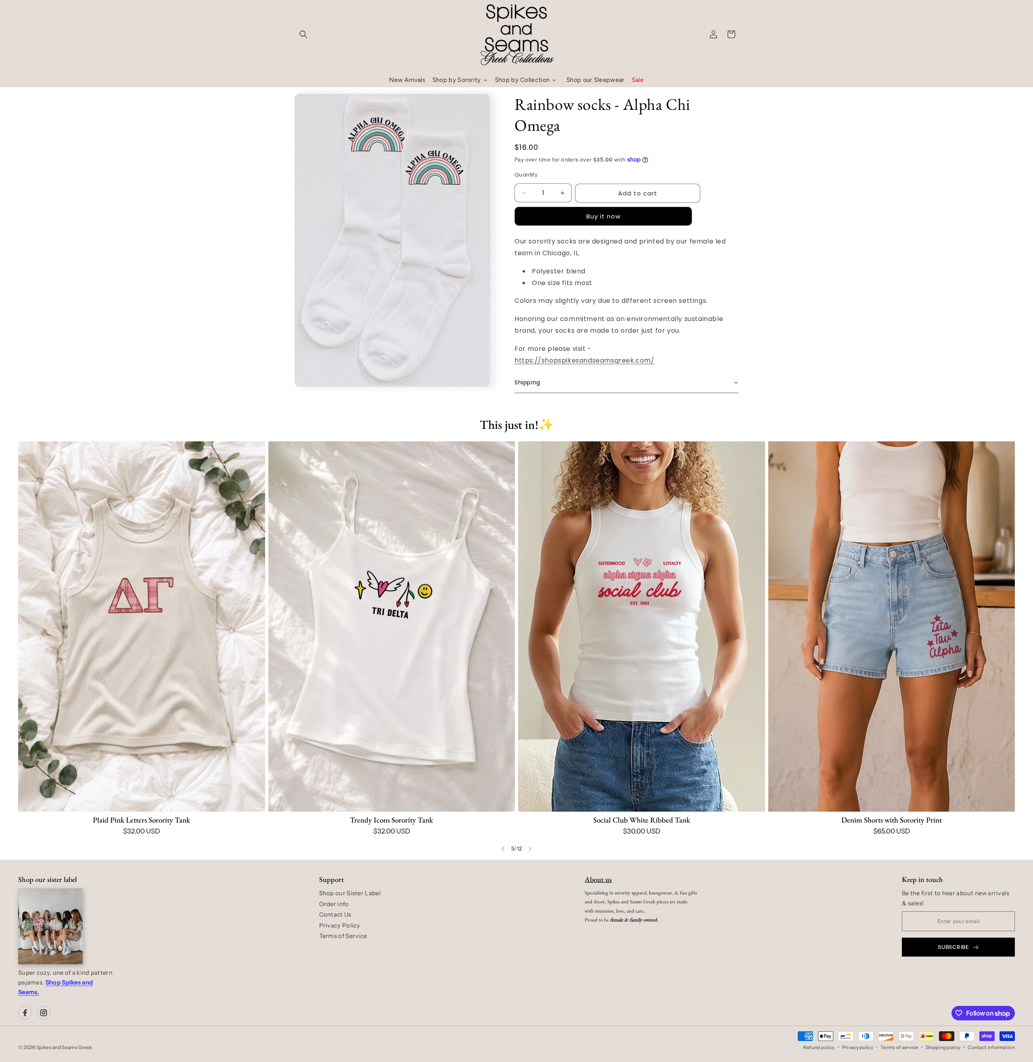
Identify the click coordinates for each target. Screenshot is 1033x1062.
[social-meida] (25, 1013)
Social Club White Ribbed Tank (641, 820)
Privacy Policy (339, 925)
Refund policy (819, 1047)
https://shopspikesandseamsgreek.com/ (584, 360)
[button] (303, 34)
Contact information (991, 1047)
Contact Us (335, 914)
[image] (50, 926)
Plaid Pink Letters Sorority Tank (141, 820)
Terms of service (899, 1047)
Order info (334, 904)
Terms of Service (343, 936)
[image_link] (141, 626)
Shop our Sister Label (350, 893)
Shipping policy (943, 1047)
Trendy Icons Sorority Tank (391, 820)
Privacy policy (857, 1047)
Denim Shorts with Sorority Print (891, 820)
